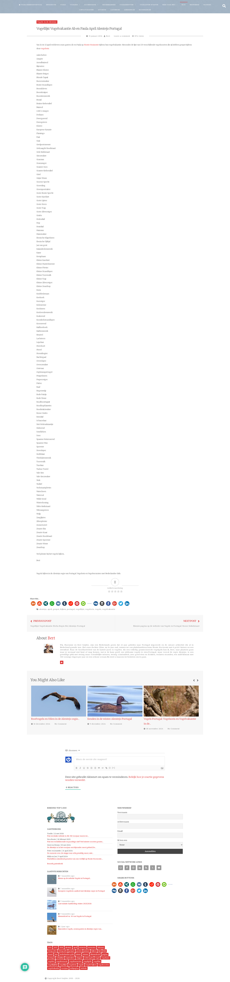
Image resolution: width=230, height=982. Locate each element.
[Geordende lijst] (91, 768)
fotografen (52, 951)
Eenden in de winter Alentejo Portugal (53, 718)
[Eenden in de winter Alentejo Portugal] (58, 701)
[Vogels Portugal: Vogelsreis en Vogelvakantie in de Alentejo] (114, 701)
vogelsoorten (103, 965)
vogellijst (80, 609)
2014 (50, 947)
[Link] (106, 768)
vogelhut (97, 961)
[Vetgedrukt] (76, 768)
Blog (184, 4)
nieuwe (85, 954)
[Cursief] (80, 768)
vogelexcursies (75, 961)
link (104, 951)
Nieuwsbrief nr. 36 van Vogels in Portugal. (75, 916)
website (84, 968)
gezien (79, 951)
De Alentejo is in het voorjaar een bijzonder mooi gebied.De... (71, 847)
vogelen (51, 961)
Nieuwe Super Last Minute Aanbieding (166, 718)
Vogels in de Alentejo (47, 22)
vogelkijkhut (53, 965)
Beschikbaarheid (109, 4)
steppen (79, 958)
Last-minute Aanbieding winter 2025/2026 (75, 904)
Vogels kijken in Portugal (31, 4)
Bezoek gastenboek (55, 864)
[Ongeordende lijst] (95, 768)
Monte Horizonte (91, 45)
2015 (55, 947)
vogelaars (105, 958)
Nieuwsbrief (194, 4)
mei (56, 954)
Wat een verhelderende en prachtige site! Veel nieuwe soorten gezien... (75, 842)
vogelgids (88, 961)
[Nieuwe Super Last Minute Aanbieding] (171, 701)
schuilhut (60, 958)
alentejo (43, 609)
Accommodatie (90, 4)
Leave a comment (122, 36)
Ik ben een (122, 840)
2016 (61, 947)
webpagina (74, 968)
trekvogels (89, 958)
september (70, 958)
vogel (97, 958)
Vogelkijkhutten (127, 4)
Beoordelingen (145, 10)
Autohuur (102, 10)
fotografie (63, 951)
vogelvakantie (108, 609)
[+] (113, 768)
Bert (108, 36)
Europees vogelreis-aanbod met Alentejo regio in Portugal (81, 891)
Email (120, 831)
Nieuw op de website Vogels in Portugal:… (74, 878)
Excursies (207, 4)
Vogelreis (74, 4)
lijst (99, 951)
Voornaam (122, 812)
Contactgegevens (86, 10)
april (50, 609)
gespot (56, 609)
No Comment (60, 724)
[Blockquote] (99, 768)
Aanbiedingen (129, 10)
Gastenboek (115, 10)
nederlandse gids (67, 954)
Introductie (51, 4)
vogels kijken (91, 965)
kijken (63, 609)
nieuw (78, 954)
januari (86, 951)
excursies (92, 947)
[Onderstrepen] (84, 768)
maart (50, 954)
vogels (98, 609)
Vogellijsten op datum (149, 4)
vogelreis (45, 48)
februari (101, 947)
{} (110, 768)
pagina (105, 954)
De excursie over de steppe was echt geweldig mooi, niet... (70, 853)
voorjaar (64, 968)
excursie (82, 947)
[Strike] (88, 768)
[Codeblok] (102, 768)
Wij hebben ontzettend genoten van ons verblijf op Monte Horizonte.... (75, 859)
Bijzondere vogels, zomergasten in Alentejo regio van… (80, 929)
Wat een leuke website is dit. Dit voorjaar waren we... (68, 836)
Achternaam (123, 822)
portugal (71, 609)
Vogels (63, 4)
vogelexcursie (61, 961)
